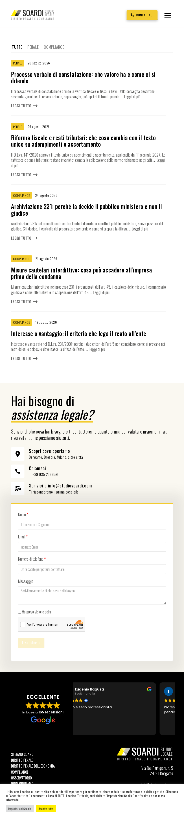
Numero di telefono (32, 559)
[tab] (17, 47)
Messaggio (25, 581)
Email (23, 537)
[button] (167, 15)
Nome (23, 514)
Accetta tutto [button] (46, 808)
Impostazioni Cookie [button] (19, 808)
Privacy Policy (61, 612)
